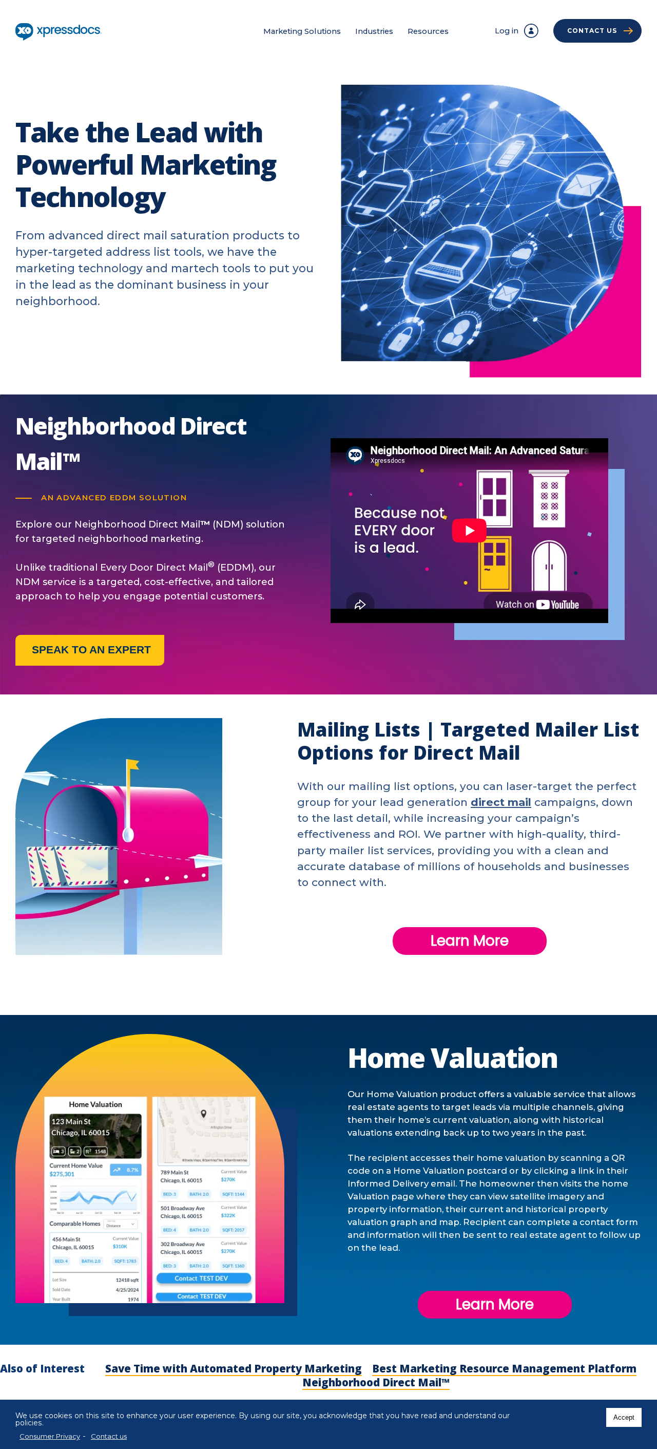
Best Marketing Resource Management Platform (504, 1368)
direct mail (501, 802)
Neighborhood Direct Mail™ (376, 1382)
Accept (623, 1417)
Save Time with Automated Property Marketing (233, 1368)
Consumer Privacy (50, 1436)
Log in (506, 30)
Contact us (109, 1436)
